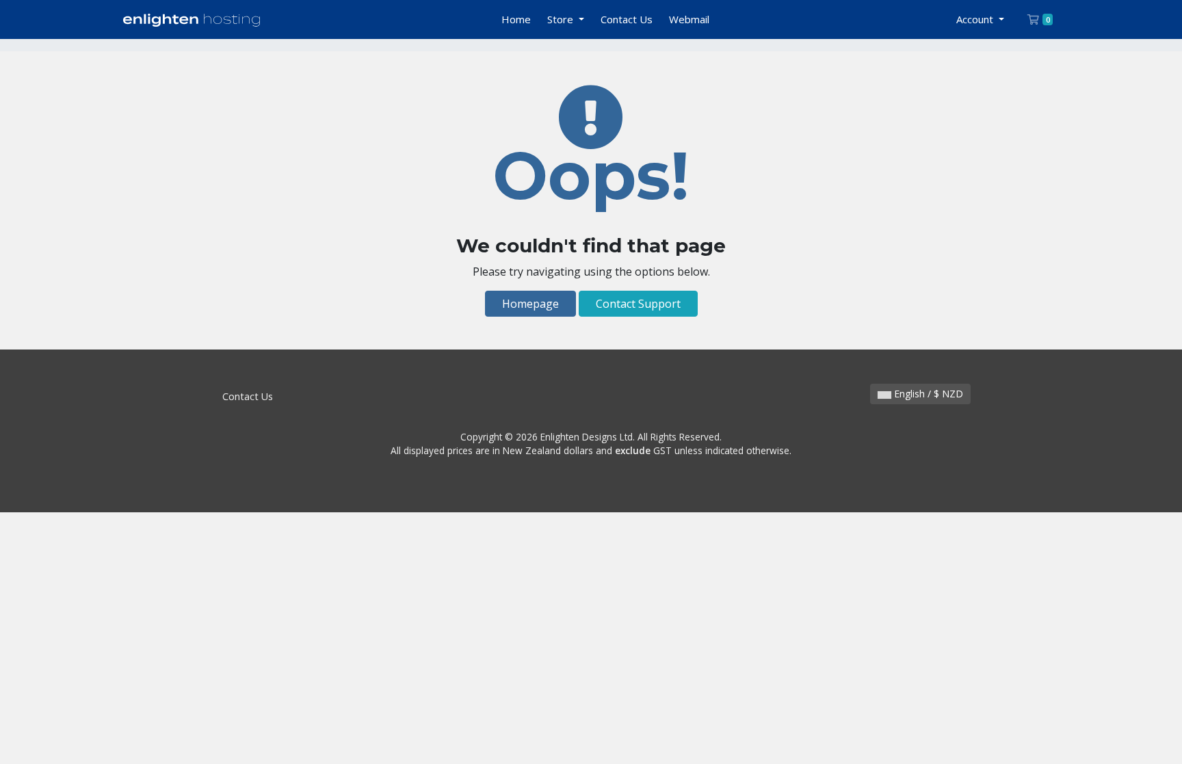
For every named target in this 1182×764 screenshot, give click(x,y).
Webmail (689, 19)
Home (516, 19)
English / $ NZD (927, 393)
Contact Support (638, 303)
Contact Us (627, 19)
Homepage (530, 303)
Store (561, 19)
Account (976, 19)
